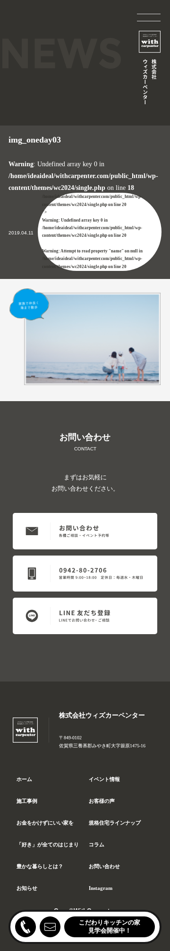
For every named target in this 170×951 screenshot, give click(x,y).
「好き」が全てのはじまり (48, 844)
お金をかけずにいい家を (45, 822)
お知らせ (27, 888)
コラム (96, 844)
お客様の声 (102, 801)
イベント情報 (104, 779)
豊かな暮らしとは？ (40, 866)
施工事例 (27, 801)
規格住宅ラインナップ (115, 822)
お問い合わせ (104, 866)
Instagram (100, 888)
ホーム (24, 779)
